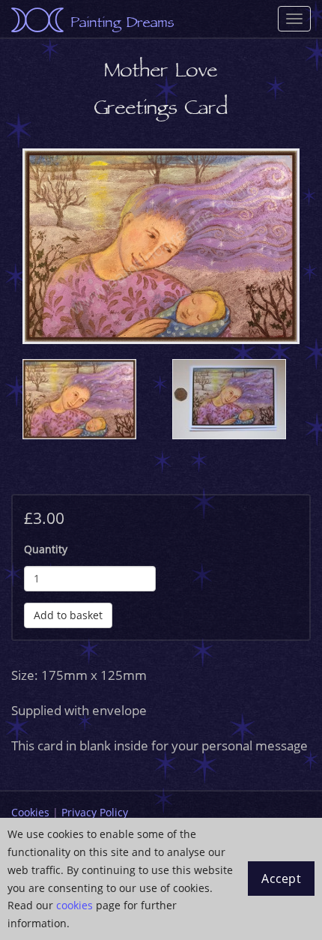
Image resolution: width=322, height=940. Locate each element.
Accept (281, 878)
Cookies (30, 812)
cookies (74, 905)
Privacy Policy (94, 812)
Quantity (45, 549)
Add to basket (68, 615)
